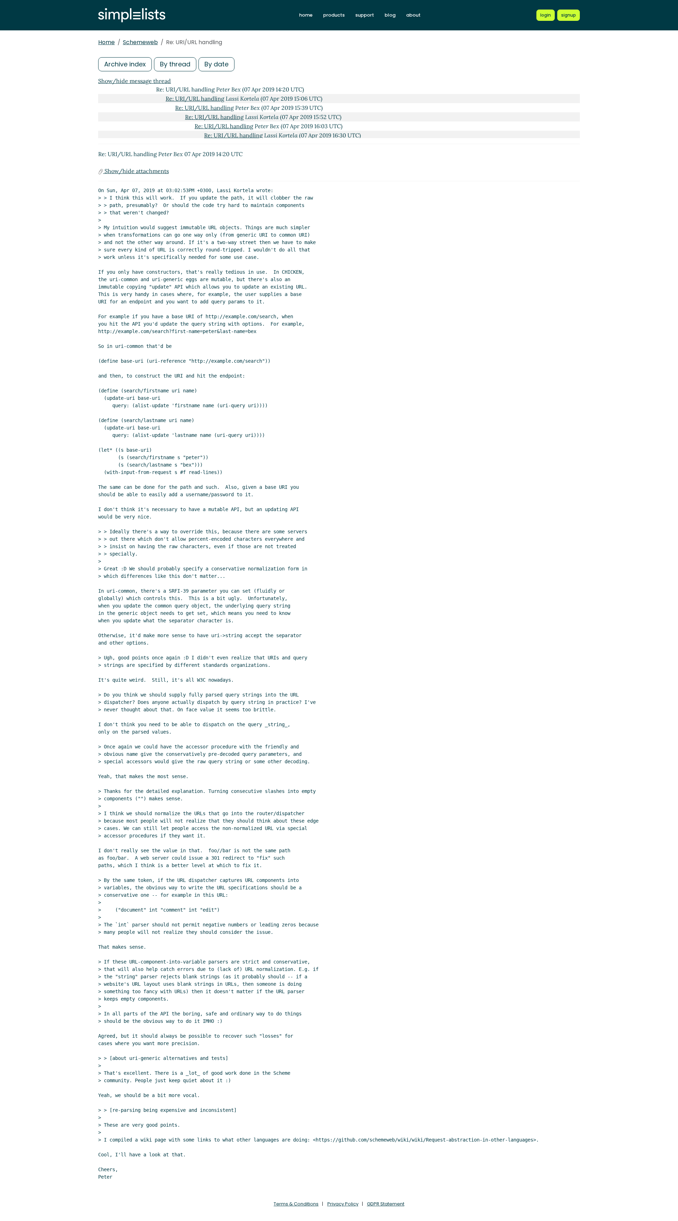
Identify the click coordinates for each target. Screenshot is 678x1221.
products (334, 15)
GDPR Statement (385, 1204)
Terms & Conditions (296, 1204)
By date (216, 64)
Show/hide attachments (136, 170)
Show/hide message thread (134, 80)
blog (390, 15)
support (364, 15)
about (413, 15)
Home (106, 42)
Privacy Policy (342, 1204)
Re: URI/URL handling (195, 98)
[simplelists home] (131, 15)
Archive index (125, 64)
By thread (175, 64)
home (306, 15)
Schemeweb (140, 42)
